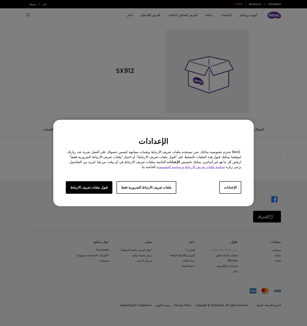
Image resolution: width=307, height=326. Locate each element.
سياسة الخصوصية (168, 167)
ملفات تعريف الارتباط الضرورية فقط (146, 187)
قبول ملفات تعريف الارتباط (89, 187)
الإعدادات (230, 187)
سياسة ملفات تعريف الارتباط (205, 167)
